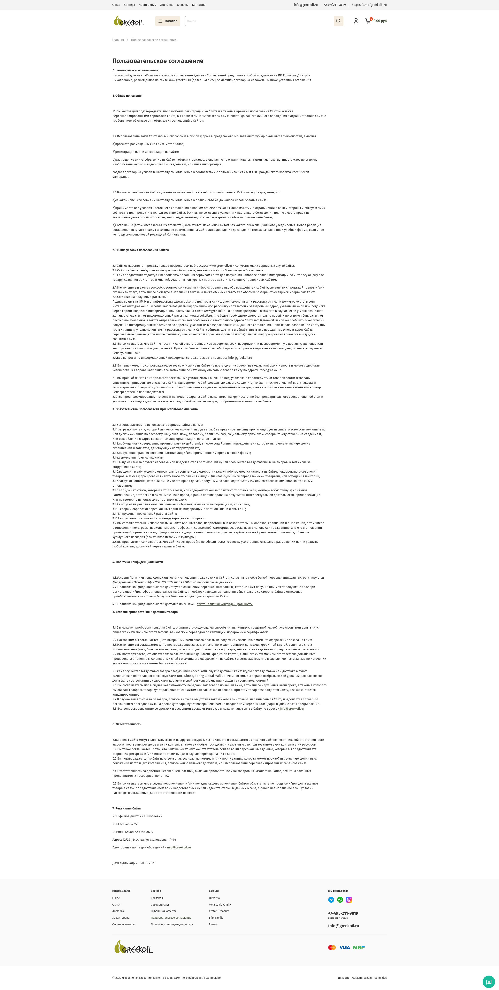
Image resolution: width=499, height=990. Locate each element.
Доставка (166, 5)
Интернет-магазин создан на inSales (362, 977)
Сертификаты (160, 904)
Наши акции (148, 5)
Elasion (213, 924)
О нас (116, 5)
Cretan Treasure (219, 911)
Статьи (116, 904)
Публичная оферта (163, 911)
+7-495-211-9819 (343, 913)
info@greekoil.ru (306, 5)
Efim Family (216, 917)
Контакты (198, 5)
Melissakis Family (220, 904)
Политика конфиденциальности (172, 924)
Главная (118, 40)
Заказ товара (121, 917)
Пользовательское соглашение (171, 917)
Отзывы (182, 5)
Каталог (171, 21)
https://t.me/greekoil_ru (369, 5)
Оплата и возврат (123, 924)
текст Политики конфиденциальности (225, 604)
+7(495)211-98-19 (335, 5)
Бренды (129, 5)
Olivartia (214, 898)
